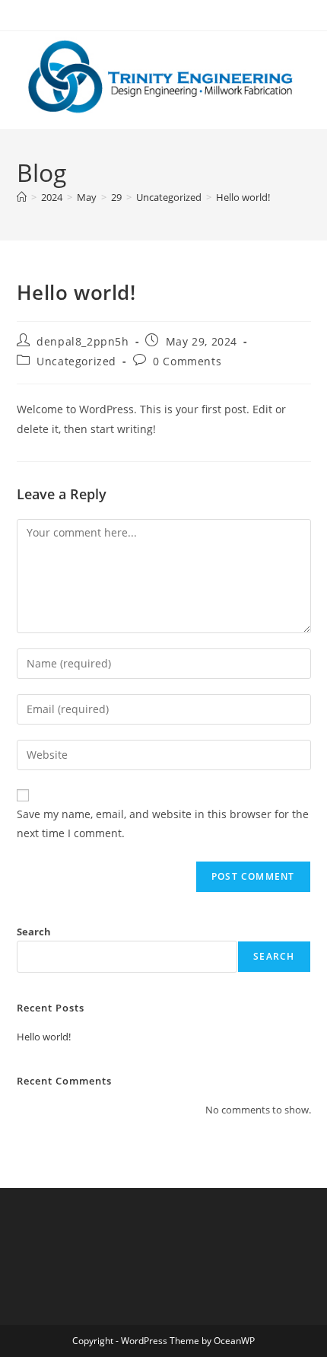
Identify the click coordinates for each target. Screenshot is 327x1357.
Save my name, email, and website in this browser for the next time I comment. (163, 823)
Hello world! (243, 197)
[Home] (22, 197)
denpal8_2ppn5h (83, 341)
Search (34, 931)
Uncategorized (76, 361)
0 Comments (187, 361)
